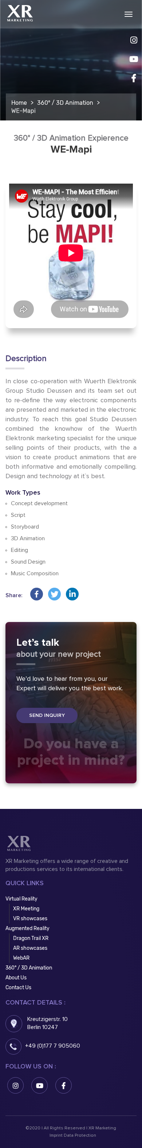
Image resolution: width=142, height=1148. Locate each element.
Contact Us (18, 987)
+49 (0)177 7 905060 (52, 1046)
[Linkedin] (72, 594)
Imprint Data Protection (73, 1135)
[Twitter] (54, 594)
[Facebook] (36, 594)
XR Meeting (26, 909)
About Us (16, 978)
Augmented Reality (27, 928)
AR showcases (30, 948)
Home (19, 102)
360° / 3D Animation (65, 102)
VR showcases (30, 918)
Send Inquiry (47, 715)
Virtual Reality (21, 899)
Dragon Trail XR (30, 938)
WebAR (21, 958)
